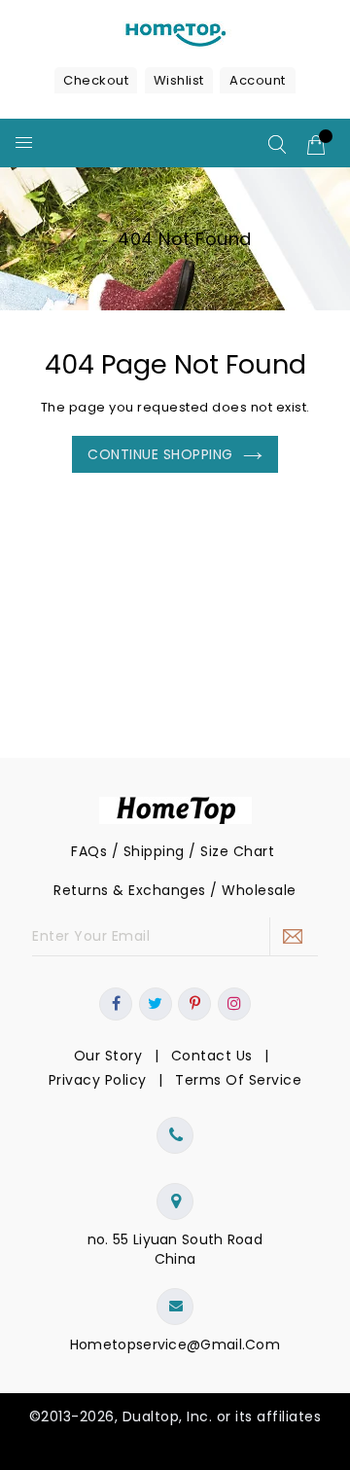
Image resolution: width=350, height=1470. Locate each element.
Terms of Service (238, 1080)
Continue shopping (160, 454)
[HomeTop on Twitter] (155, 1004)
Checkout (95, 80)
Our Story (108, 1055)
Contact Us (212, 1055)
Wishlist (179, 80)
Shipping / (162, 851)
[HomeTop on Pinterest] (195, 1004)
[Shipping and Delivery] (276, 851)
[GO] (293, 936)
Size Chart (237, 851)
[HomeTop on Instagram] (235, 1004)
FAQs (89, 851)
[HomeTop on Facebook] (117, 1004)
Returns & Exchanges (129, 890)
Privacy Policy (98, 1080)
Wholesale (259, 890)
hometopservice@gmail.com (175, 1344)
